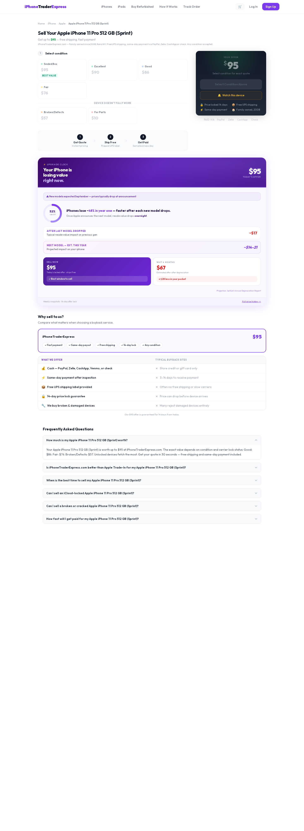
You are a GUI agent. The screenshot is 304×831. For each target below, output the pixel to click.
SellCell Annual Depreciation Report (244, 290)
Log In (253, 6)
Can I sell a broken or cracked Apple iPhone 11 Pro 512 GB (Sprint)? (92, 506)
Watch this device (231, 95)
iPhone (52, 23)
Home (41, 23)
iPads (122, 6)
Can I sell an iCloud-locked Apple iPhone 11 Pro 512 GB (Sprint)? (90, 493)
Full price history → (251, 301)
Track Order (191, 6)
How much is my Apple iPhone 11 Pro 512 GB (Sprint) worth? (87, 440)
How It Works (168, 6)
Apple (62, 23)
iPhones (106, 6)
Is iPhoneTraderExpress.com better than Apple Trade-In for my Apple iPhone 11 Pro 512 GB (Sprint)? (116, 467)
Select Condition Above (231, 84)
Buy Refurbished (142, 6)
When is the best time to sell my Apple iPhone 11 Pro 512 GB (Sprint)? (93, 480)
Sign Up (271, 6)
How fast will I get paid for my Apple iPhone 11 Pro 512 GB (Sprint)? (92, 519)
